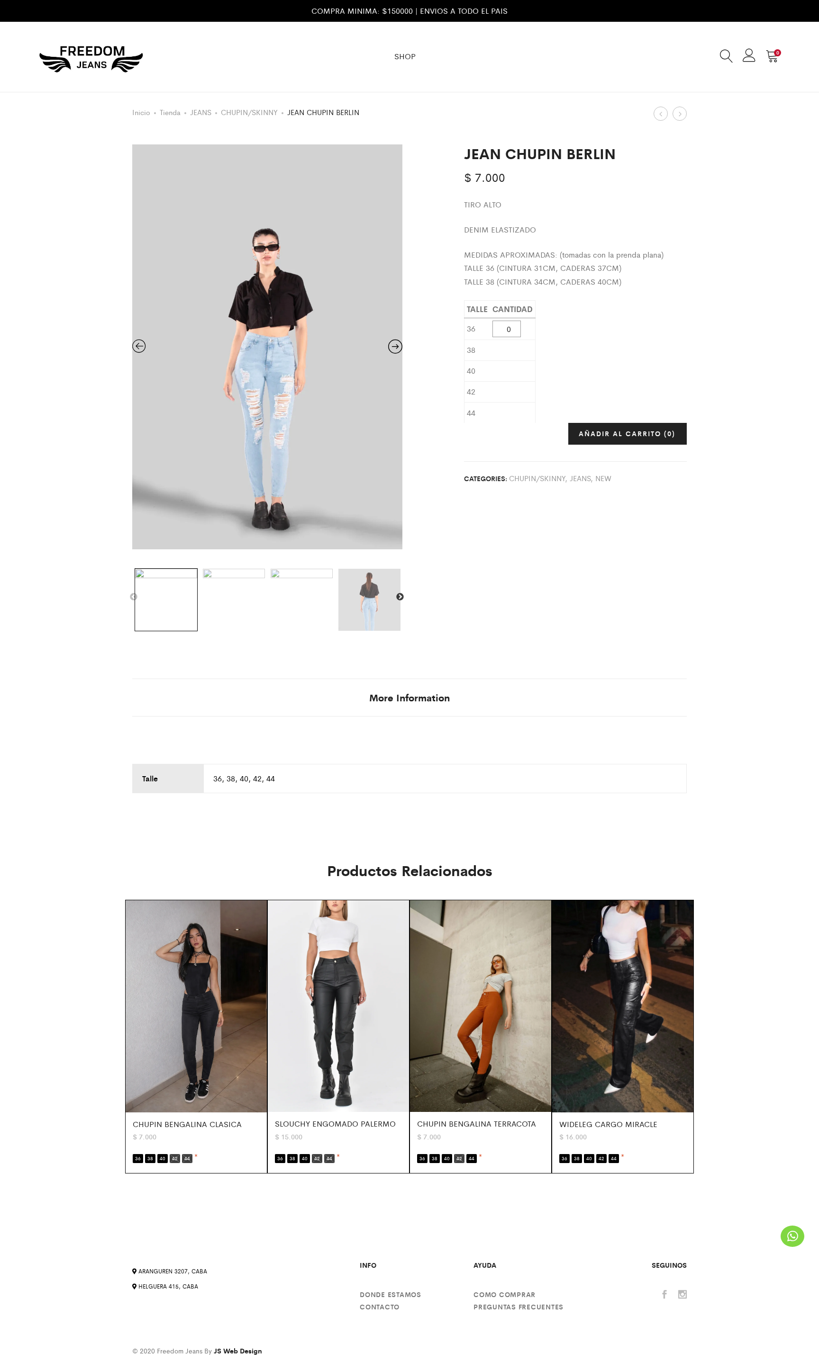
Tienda (170, 112)
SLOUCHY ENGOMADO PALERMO (335, 1123)
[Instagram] (682, 1295)
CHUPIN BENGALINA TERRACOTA (476, 1123)
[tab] (409, 697)
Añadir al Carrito (627, 433)
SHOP (405, 56)
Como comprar (504, 1294)
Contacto (380, 1306)
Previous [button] (133, 597)
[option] (267, 346)
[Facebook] (664, 1295)
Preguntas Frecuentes (518, 1306)
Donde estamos (390, 1294)
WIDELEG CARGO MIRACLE (608, 1123)
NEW (603, 478)
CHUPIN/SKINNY (249, 112)
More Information (409, 697)
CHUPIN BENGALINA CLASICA (187, 1123)
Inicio (141, 112)
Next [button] (400, 597)
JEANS (200, 112)
